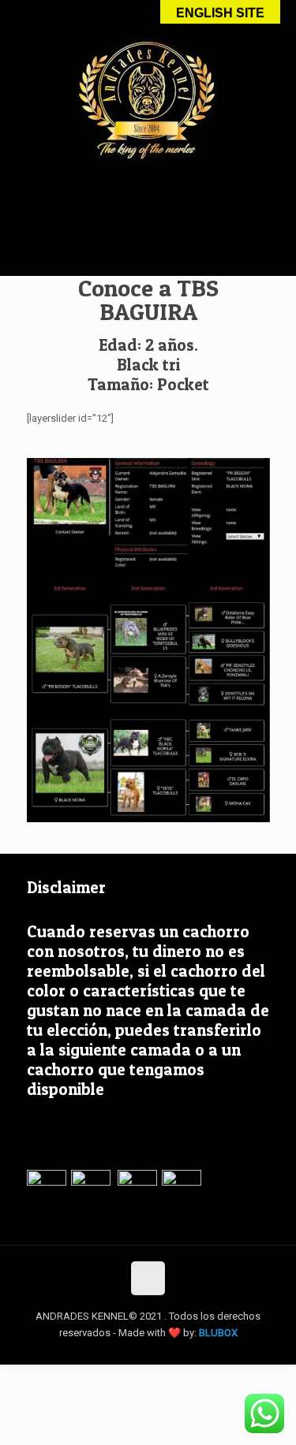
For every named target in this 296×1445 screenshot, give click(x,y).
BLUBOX (218, 1333)
